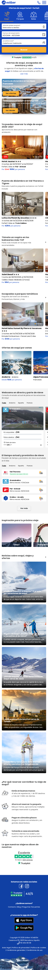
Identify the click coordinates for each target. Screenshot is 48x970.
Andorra (6, 377)
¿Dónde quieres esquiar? (11, 25)
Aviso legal (6, 947)
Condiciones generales (15, 950)
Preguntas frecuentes (31, 907)
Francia (29, 403)
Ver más (24, 508)
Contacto (12, 907)
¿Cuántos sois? (8, 41)
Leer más (24, 74)
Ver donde (10, 110)
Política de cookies (38, 947)
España (21, 403)
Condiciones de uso (34, 950)
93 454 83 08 (25, 943)
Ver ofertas (11, 93)
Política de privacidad (20, 947)
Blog (19, 907)
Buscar (24, 49)
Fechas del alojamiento (11, 33)
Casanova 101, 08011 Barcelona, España (24, 940)
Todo (4, 403)
